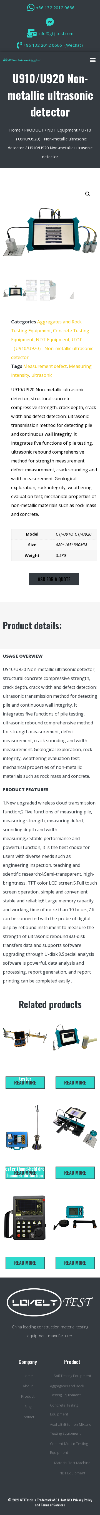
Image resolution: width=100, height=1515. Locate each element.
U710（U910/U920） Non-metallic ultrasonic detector (49, 138)
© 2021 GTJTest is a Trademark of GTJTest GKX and (50, 1502)
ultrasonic (41, 375)
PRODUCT (34, 130)
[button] (92, 59)
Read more (25, 1082)
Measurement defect (45, 366)
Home (15, 130)
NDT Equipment (62, 130)
